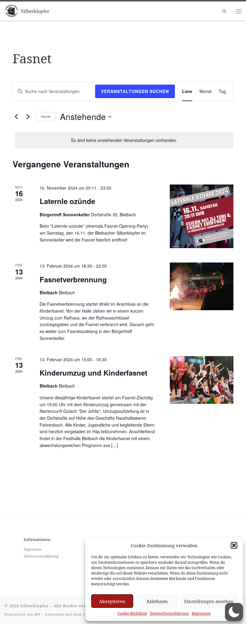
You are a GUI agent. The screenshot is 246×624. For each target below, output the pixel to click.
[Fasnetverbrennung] (201, 286)
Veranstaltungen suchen (135, 91)
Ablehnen (157, 601)
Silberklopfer (34, 605)
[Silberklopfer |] (11, 11)
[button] (234, 545)
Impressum (201, 613)
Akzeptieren (112, 601)
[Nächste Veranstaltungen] (28, 116)
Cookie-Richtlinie (132, 613)
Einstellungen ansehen (209, 601)
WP (37, 614)
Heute (46, 116)
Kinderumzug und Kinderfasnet (93, 373)
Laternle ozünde (67, 201)
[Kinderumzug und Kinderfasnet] (201, 380)
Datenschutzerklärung (169, 613)
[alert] (124, 140)
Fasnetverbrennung (73, 279)
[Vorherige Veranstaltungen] (16, 116)
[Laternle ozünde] (201, 216)
